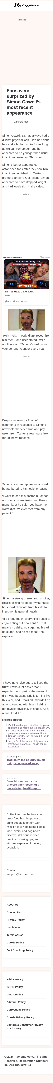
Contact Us (14, 912)
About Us (12, 904)
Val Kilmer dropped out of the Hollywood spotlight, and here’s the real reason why (29, 726)
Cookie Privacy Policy (20, 1017)
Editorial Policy (16, 1002)
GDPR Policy (15, 987)
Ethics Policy (15, 979)
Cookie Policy (15, 942)
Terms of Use (15, 935)
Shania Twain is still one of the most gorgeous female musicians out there (27, 731)
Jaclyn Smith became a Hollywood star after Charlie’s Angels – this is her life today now (28, 744)
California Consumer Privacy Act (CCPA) (25, 1026)
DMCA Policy (15, 994)
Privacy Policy (16, 919)
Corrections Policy (18, 1009)
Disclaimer (13, 927)
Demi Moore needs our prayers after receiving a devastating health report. (24, 785)
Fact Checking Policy (20, 950)
